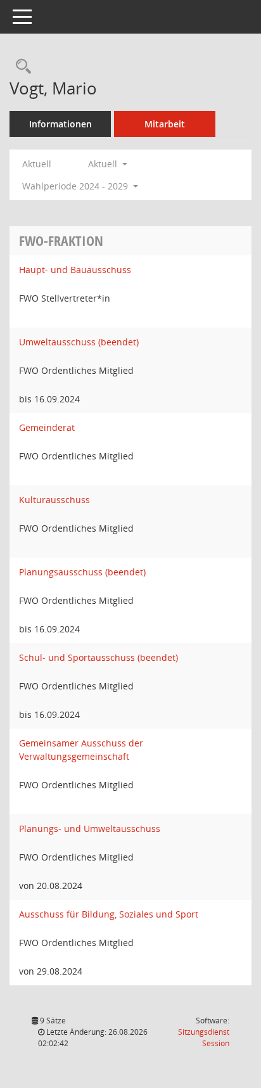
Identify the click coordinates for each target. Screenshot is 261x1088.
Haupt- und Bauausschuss (75, 270)
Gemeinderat (47, 427)
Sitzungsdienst (203, 1038)
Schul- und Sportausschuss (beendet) (98, 657)
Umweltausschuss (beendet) (79, 342)
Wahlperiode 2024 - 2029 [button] (76, 186)
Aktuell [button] (104, 164)
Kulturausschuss (54, 500)
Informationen (60, 124)
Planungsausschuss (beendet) (82, 572)
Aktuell (36, 164)
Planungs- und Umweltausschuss (89, 828)
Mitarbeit (164, 124)
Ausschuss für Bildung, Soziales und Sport (108, 914)
